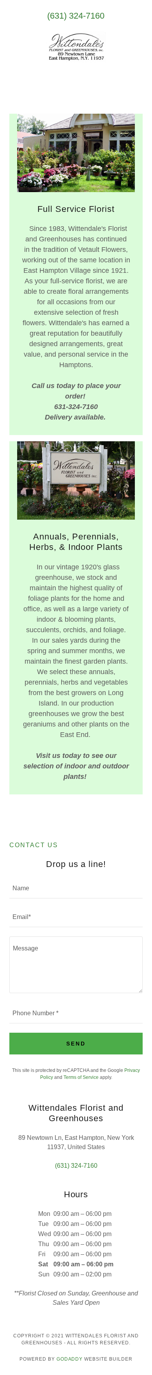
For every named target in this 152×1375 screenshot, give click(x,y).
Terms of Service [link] (81, 1077)
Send (76, 1043)
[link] (76, 47)
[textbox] (76, 888)
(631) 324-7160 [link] (75, 16)
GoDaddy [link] (70, 1359)
